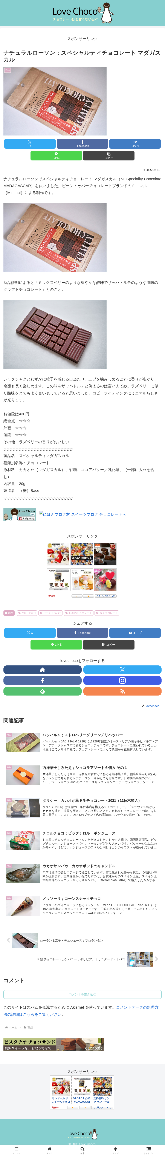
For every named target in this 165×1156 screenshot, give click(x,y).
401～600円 (29, 612)
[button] (108, 155)
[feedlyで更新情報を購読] (42, 691)
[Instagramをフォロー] (122, 680)
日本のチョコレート (80, 612)
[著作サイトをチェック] (42, 669)
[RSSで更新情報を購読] (122, 691)
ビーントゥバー (52, 612)
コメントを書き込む (82, 994)
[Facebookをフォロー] (42, 680)
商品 (10, 612)
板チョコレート (109, 612)
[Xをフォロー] (122, 669)
